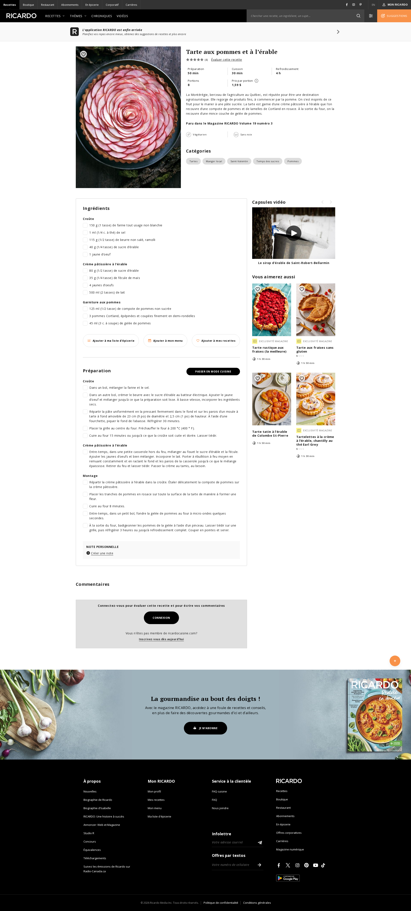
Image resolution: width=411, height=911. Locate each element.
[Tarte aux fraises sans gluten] (315, 309)
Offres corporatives (289, 833)
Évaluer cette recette (226, 60)
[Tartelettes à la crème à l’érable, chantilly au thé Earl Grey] (315, 399)
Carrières (131, 5)
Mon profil (154, 791)
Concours (89, 841)
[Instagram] (298, 865)
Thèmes (76, 16)
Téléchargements (94, 858)
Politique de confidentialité (221, 903)
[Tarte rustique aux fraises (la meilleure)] (271, 309)
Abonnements (69, 5)
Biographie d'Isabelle (97, 808)
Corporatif (112, 5)
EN (373, 5)
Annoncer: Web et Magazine (101, 825)
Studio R (88, 833)
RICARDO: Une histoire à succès (103, 816)
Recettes (9, 5)
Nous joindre (220, 808)
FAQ (214, 800)
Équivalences (92, 850)
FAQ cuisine (219, 791)
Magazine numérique (290, 849)
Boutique (28, 5)
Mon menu (155, 808)
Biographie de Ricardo (97, 800)
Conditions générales (257, 903)
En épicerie (92, 5)
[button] (358, 15)
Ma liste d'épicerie (159, 816)
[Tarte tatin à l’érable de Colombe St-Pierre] (271, 399)
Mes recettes (156, 800)
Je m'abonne (208, 728)
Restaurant (47, 5)
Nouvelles (90, 791)
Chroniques (101, 16)
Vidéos (122, 16)
